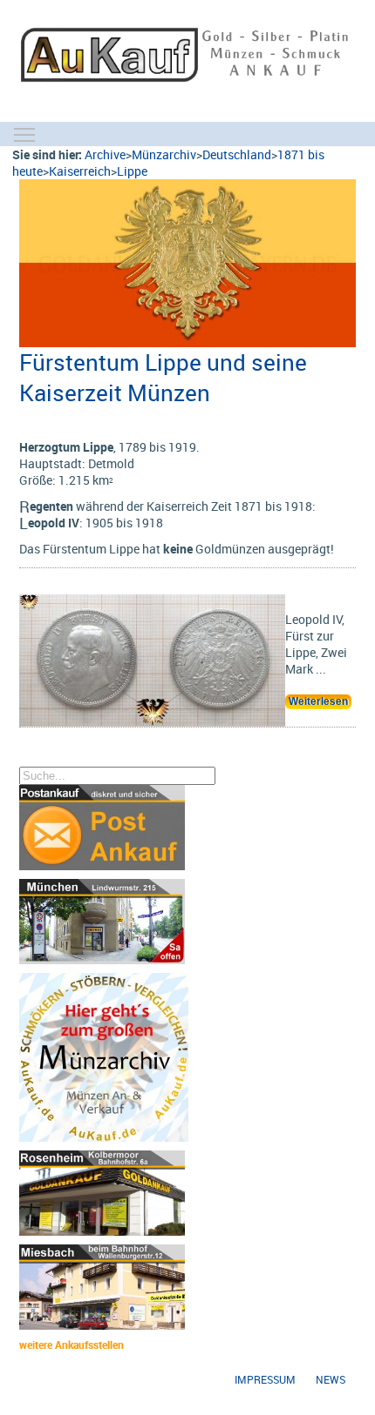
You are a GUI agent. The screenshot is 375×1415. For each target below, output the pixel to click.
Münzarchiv (164, 154)
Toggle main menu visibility (24, 134)
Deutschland (236, 154)
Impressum (265, 1379)
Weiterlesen (318, 701)
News (330, 1379)
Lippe (132, 171)
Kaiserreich (80, 171)
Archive (105, 154)
